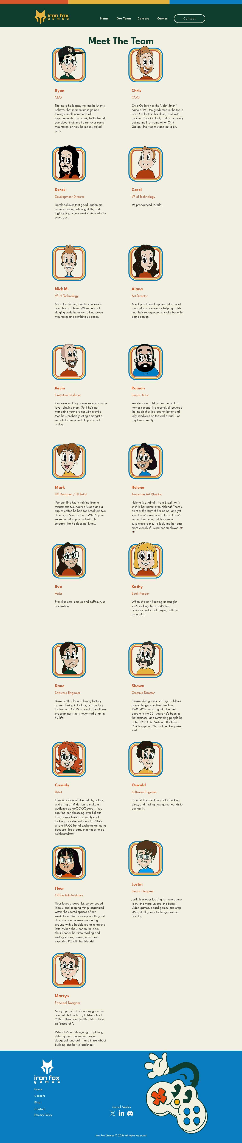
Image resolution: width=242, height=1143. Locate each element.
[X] (112, 1113)
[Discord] (130, 1113)
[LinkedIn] (121, 1113)
